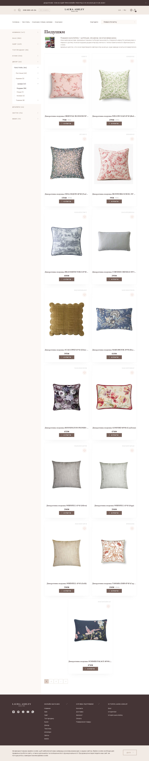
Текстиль (26, 22)
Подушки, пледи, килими (42, 22)
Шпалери (47, 732)
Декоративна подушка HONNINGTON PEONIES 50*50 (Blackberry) (67, 428)
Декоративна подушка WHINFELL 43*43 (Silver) (66, 505)
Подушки (58, 22)
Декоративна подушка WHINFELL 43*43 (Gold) (66, 583)
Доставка (79, 712)
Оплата (78, 718)
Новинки (47, 708)
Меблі (46, 739)
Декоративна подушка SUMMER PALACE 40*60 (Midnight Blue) (90, 661)
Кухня (46, 722)
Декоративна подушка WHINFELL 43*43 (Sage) (114, 505)
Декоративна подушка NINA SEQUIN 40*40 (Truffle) (67, 194)
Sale (45, 712)
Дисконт (79, 715)
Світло (46, 735)
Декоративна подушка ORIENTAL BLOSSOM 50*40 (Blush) (67, 116)
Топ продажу (49, 718)
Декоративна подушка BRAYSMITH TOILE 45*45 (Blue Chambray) (67, 272)
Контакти (79, 708)
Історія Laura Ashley (115, 715)
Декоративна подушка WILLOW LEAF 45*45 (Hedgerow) (114, 116)
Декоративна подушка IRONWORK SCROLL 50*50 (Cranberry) (114, 194)
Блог (109, 708)
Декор (46, 725)
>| (65, 681)
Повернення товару (83, 722)
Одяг (46, 715)
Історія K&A (112, 712)
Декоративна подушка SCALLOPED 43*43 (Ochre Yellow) (67, 350)
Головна (15, 22)
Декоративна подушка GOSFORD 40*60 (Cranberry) (114, 428)
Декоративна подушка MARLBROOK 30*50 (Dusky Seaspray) (114, 350)
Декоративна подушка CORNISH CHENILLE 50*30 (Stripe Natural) (114, 272)
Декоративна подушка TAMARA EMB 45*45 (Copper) (114, 583)
